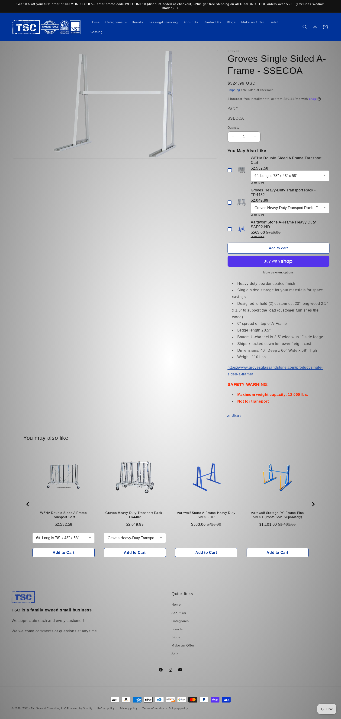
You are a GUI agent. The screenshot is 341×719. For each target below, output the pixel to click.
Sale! (175, 654)
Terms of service (153, 708)
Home (176, 604)
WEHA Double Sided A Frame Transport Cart (63, 515)
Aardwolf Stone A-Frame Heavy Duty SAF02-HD (206, 515)
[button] (116, 22)
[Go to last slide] (27, 504)
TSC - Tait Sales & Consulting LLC (44, 708)
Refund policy (106, 708)
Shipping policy (178, 708)
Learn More (257, 182)
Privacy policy (129, 708)
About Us (178, 613)
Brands (177, 629)
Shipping (234, 90)
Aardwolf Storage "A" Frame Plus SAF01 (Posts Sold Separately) (277, 515)
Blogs (175, 637)
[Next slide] (313, 504)
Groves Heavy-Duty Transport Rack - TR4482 (134, 515)
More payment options (278, 272)
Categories (180, 621)
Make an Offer (182, 645)
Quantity (234, 127)
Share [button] (237, 415)
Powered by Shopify (80, 708)
